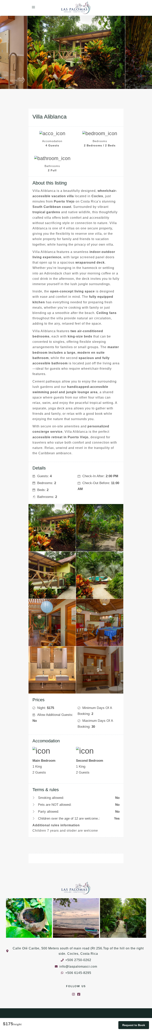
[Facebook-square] (78, 994)
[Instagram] (73, 994)
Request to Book (133, 1025)
